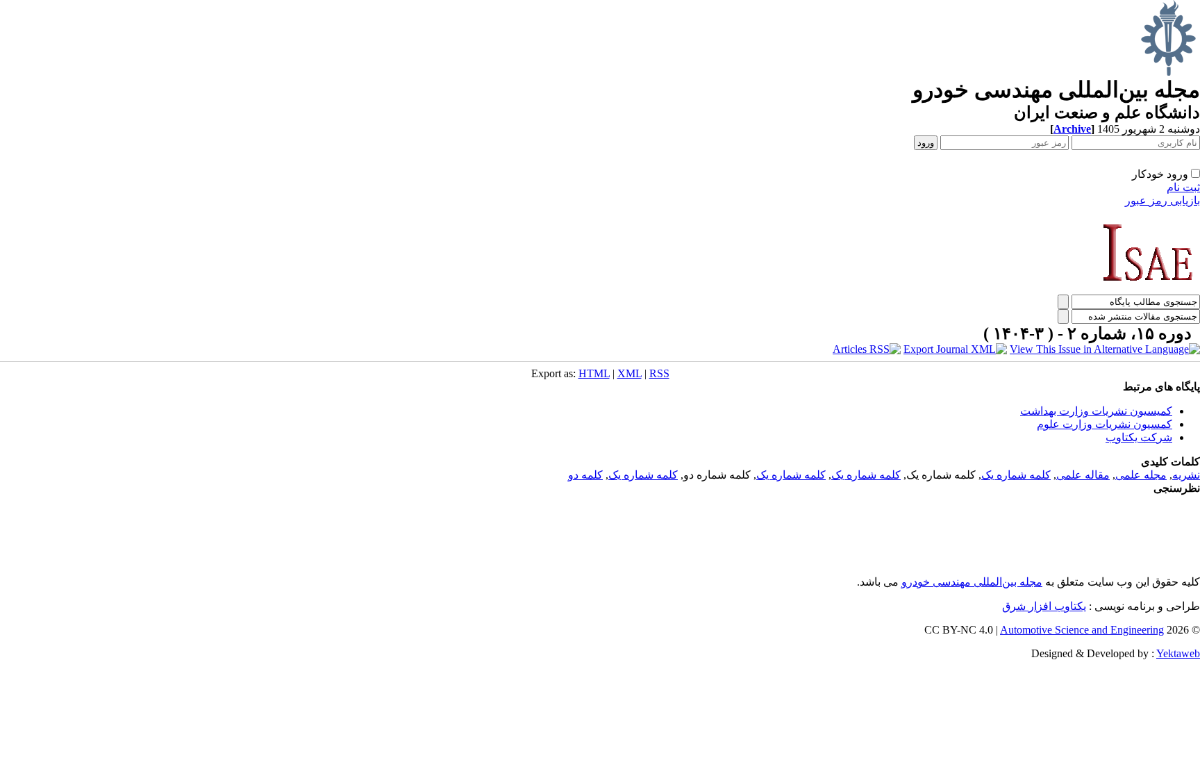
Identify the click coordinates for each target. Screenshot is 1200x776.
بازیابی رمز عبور (1162, 200)
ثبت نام (1183, 187)
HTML (594, 373)
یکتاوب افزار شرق (1044, 606)
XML (629, 373)
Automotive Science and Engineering (1082, 630)
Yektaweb (1178, 653)
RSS (659, 373)
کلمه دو (585, 475)
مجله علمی (1141, 475)
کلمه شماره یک (1016, 475)
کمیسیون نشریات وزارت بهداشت (1096, 411)
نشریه (1186, 475)
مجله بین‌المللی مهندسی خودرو (971, 582)
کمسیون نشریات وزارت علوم (1104, 424)
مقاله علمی (1083, 475)
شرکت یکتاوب (1139, 437)
